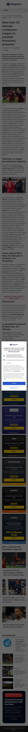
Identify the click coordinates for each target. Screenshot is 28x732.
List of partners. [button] (17, 371)
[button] (14, 363)
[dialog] (14, 366)
